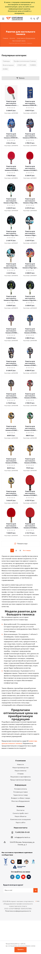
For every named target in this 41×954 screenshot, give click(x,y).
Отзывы (20, 774)
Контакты (20, 810)
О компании (20, 761)
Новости (20, 764)
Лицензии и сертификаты (20, 777)
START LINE (21, 65)
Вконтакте (12, 877)
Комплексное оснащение (20, 819)
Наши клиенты (20, 771)
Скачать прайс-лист (20, 813)
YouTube (23, 877)
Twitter (29, 877)
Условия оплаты (20, 789)
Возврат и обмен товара (20, 798)
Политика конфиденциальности (18, 911)
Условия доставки (20, 792)
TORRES (33, 65)
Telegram (18, 877)
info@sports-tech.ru (22, 837)
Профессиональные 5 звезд (25, 61)
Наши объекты (20, 816)
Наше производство (20, 768)
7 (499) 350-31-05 (22, 832)
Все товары (27, 550)
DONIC (5, 69)
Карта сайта (20, 822)
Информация (20, 785)
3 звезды (6, 61)
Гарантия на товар (20, 795)
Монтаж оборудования (20, 801)
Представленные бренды (20, 780)
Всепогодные (8, 65)
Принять (20, 949)
